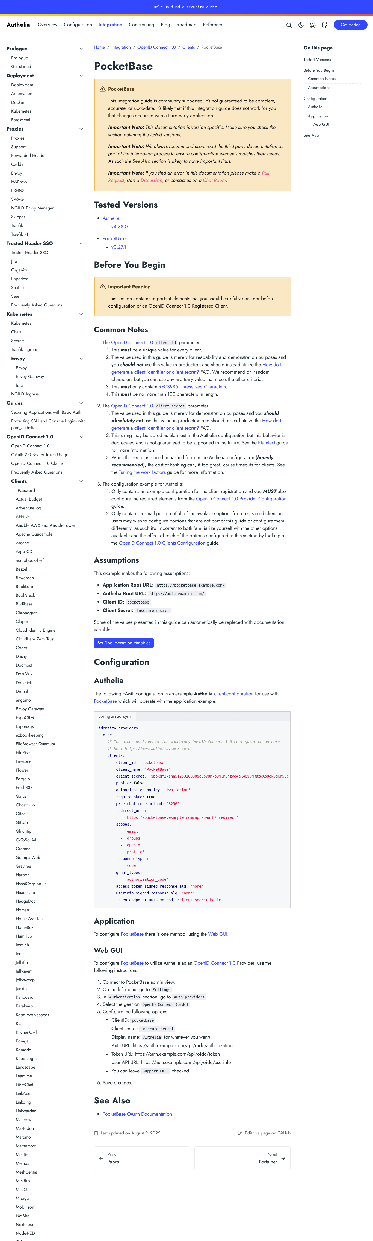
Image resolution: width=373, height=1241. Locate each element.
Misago (22, 1198)
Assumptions (319, 88)
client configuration (234, 693)
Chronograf (26, 613)
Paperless (19, 279)
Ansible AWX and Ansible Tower (45, 525)
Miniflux (23, 1181)
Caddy (17, 164)
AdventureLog (28, 508)
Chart (16, 332)
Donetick (24, 682)
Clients (19, 481)
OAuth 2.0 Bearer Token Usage (39, 454)
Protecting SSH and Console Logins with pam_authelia (48, 424)
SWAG (17, 199)
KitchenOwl (26, 1032)
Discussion (151, 180)
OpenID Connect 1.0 (30, 436)
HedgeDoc (26, 901)
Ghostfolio (25, 805)
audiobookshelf (30, 560)
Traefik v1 (19, 234)
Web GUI (320, 124)
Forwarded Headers (29, 155)
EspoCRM (25, 717)
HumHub (24, 936)
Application (318, 116)
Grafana (23, 849)
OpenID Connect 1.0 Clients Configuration (162, 542)
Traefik (17, 225)
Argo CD (24, 551)
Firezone (23, 761)
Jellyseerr (24, 971)
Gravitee (23, 866)
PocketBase (114, 238)
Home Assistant (30, 918)
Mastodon (25, 1128)
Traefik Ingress (24, 349)
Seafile (17, 287)
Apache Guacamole (34, 534)
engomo (23, 700)
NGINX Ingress (25, 394)
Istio (19, 385)
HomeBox (25, 927)
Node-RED (25, 1233)
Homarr (22, 910)
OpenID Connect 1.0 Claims (37, 463)
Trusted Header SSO (30, 243)
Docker (17, 102)
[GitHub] (325, 25)
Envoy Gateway (30, 376)
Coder (21, 648)
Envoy (16, 173)
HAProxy (19, 182)
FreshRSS (24, 787)
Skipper (18, 217)
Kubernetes (21, 111)
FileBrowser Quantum (35, 744)
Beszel (21, 569)
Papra (113, 1161)
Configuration (78, 24)
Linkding (23, 1102)
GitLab (22, 822)
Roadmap (186, 24)
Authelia (18, 24)
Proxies (15, 128)
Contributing (141, 24)
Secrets (17, 341)
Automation (21, 93)
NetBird (23, 1216)
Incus (20, 953)
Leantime (24, 1076)
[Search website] (289, 25)
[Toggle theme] (301, 25)
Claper (22, 621)
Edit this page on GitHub (267, 1133)
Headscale (25, 892)
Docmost (24, 665)
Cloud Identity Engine (35, 630)
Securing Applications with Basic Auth (46, 412)
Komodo (23, 1050)
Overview (47, 24)
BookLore (24, 586)
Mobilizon (25, 1207)
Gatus (21, 796)
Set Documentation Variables (123, 643)
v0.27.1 (118, 246)
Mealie (22, 1154)
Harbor (22, 875)
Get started (21, 66)
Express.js (25, 726)
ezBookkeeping (30, 735)
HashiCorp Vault (31, 883)
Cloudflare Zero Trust (35, 639)
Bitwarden (25, 578)
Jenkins (22, 988)
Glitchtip (23, 831)
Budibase (24, 604)
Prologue (17, 48)
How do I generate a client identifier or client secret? (196, 368)
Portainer (268, 1161)
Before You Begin (319, 70)
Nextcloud (25, 1224)
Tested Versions (317, 60)
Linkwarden (26, 1111)
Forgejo (23, 779)
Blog (165, 24)
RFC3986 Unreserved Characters (192, 386)
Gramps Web (28, 857)
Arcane (22, 543)
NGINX (18, 190)
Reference (213, 24)
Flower (22, 770)
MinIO (21, 1189)
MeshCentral (27, 1172)
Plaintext (266, 442)
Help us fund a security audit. (186, 7)
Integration (110, 24)
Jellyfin (22, 962)
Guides (15, 403)
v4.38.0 (119, 226)
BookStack (25, 595)
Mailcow (23, 1119)
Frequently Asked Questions (36, 305)
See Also (311, 135)
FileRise (23, 752)
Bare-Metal (20, 120)
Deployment (20, 75)
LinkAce (23, 1093)
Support (18, 147)
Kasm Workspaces (32, 1015)
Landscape (25, 1067)
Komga (22, 1041)
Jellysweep (25, 980)
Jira (14, 261)
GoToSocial (26, 840)
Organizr (19, 270)
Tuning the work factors (142, 472)
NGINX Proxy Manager (32, 208)
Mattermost (26, 1146)
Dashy (21, 656)
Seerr (16, 296)
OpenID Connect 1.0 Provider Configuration (241, 498)
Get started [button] (351, 25)
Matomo (23, 1137)
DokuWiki (25, 674)
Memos (22, 1163)
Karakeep (24, 1006)
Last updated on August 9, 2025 (129, 1133)
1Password (25, 490)
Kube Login (26, 1058)
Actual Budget (29, 499)
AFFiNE (23, 516)
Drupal (22, 691)
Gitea (21, 814)
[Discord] (313, 25)
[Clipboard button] (283, 727)
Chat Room (214, 180)
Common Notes (322, 79)
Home (99, 47)
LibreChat (24, 1085)
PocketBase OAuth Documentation (137, 1114)
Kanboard (25, 997)
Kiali (20, 1023)
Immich (22, 945)
